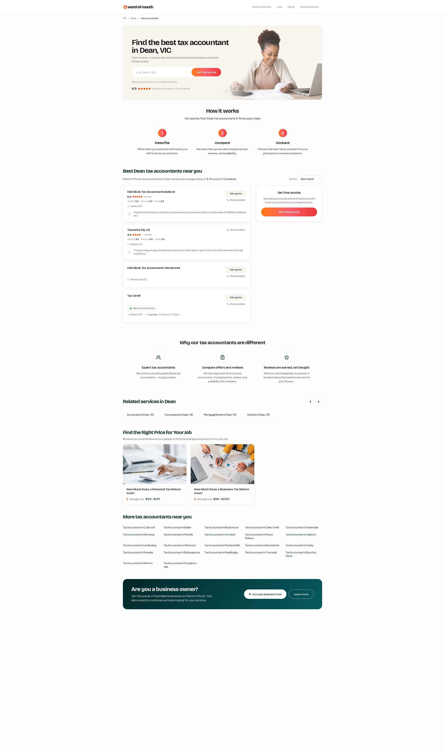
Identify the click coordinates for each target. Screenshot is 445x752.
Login (279, 7)
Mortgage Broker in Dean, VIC (220, 414)
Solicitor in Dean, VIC (258, 414)
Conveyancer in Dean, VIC (179, 414)
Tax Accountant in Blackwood (221, 527)
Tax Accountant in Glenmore (180, 545)
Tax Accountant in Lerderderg (139, 545)
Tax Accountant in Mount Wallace (259, 536)
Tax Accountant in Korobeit (219, 534)
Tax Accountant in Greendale (302, 527)
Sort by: (293, 178)
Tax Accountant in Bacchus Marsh (301, 554)
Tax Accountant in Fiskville (178, 534)
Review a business (262, 7)
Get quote (236, 193)
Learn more (301, 594)
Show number (237, 200)
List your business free (267, 594)
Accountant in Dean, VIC (140, 414)
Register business (309, 7)
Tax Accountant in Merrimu (138, 563)
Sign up (291, 7)
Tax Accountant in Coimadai (261, 552)
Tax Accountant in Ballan (177, 527)
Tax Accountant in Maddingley (221, 552)
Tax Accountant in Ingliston (301, 534)
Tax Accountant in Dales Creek (262, 527)
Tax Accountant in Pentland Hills (222, 545)
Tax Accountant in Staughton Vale (180, 564)
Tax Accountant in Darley (300, 545)
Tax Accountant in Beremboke (262, 545)
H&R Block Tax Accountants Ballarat (151, 191)
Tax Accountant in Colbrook (139, 527)
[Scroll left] (310, 401)
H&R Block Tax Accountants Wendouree (153, 268)
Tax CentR (134, 295)
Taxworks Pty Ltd (138, 230)
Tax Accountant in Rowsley (138, 552)
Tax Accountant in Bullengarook (182, 552)
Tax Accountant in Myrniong (138, 534)
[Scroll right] (318, 401)
